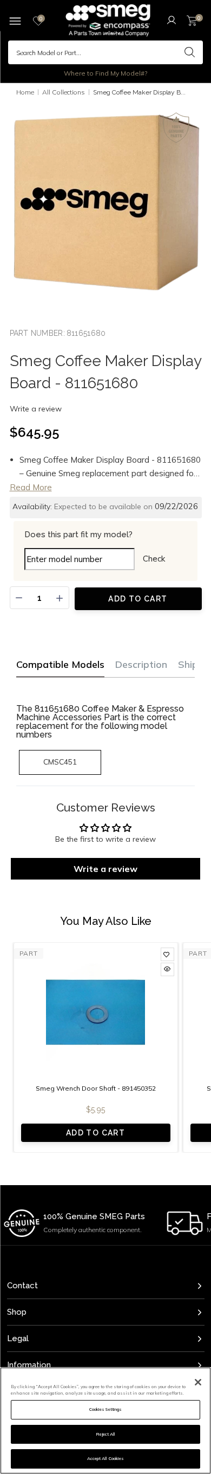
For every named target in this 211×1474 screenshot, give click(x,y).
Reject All (106, 1434)
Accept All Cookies (105, 1458)
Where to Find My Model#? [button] (105, 73)
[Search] (189, 52)
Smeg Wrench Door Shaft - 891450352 (96, 1088)
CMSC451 (60, 762)
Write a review (36, 409)
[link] (167, 954)
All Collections (63, 92)
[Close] (198, 1382)
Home (25, 92)
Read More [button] (31, 487)
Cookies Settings (105, 1409)
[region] (105, 1420)
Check (154, 558)
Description (141, 664)
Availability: (32, 506)
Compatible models (60, 664)
